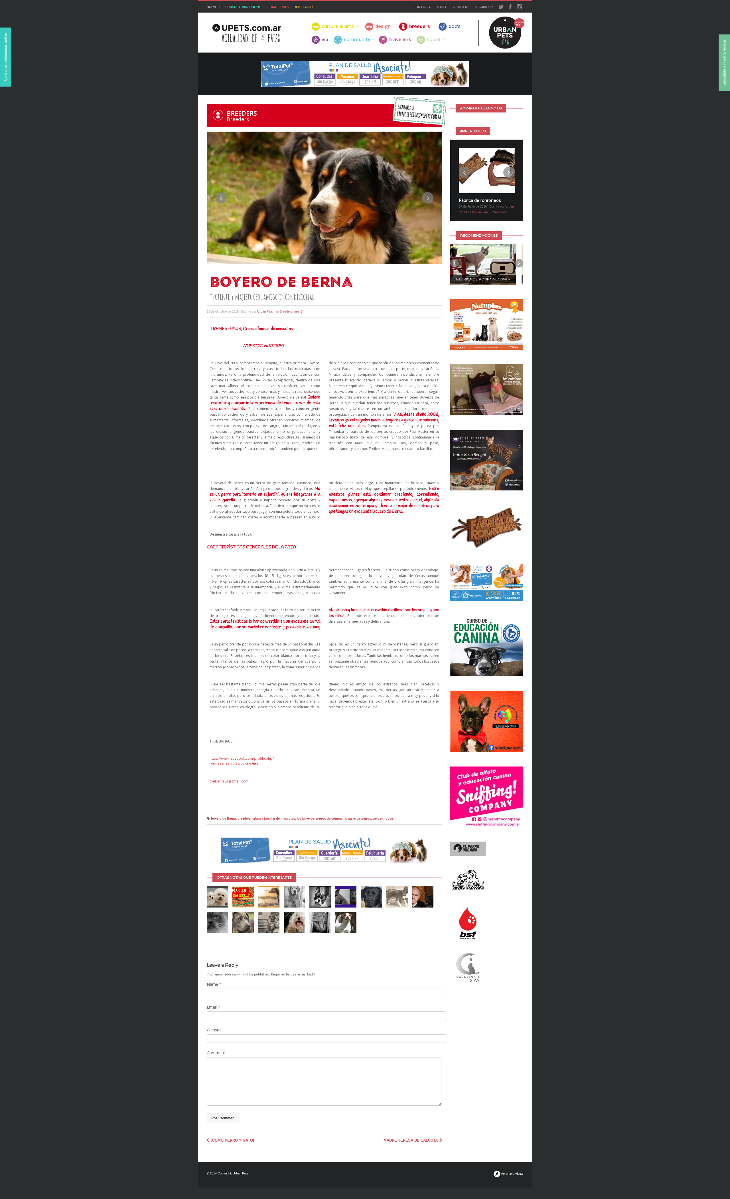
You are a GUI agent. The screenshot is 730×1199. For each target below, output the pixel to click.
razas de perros (359, 818)
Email (213, 1007)
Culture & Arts (338, 26)
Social (433, 39)
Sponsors (499, 212)
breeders (419, 26)
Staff (442, 7)
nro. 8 (298, 311)
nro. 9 (487, 212)
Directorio (303, 7)
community (357, 39)
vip (325, 39)
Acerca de (461, 7)
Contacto (422, 7)
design (383, 26)
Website (214, 1030)
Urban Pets (265, 311)
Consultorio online (243, 7)
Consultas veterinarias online (5, 57)
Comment (216, 1052)
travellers (400, 39)
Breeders (242, 113)
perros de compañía (331, 818)
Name (214, 984)
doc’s (455, 26)
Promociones (277, 7)
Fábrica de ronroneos (480, 200)
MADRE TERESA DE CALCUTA (411, 1140)
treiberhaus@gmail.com (229, 781)
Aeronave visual (511, 1173)
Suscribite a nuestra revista (724, 63)
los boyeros (306, 818)
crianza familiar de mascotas (273, 818)
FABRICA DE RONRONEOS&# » (483, 285)
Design (477, 212)
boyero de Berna (223, 818)
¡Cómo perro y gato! (232, 1140)
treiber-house (383, 818)
